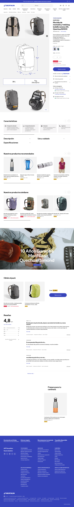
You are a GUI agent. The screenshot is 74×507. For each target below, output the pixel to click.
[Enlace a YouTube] (10, 454)
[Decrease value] (54, 57)
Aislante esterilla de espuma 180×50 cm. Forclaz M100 (43, 175)
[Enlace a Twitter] (7, 454)
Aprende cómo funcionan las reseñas (10, 340)
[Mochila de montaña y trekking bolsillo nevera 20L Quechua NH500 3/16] (24, 62)
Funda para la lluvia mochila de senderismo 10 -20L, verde (32, 304)
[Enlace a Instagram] (12, 454)
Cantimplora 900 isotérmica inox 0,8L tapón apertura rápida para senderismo (54, 418)
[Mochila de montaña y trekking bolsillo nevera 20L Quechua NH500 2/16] (12, 26)
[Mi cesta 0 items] (69, 5)
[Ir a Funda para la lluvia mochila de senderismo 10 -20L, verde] (35, 291)
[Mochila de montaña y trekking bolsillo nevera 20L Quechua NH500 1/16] (37, 26)
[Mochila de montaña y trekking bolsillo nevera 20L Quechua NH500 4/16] (12, 99)
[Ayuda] (63, 5)
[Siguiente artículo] (69, 120)
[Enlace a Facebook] (5, 454)
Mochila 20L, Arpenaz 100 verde (61, 213)
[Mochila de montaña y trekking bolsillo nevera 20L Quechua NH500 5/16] (37, 99)
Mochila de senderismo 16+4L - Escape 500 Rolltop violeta (11, 214)
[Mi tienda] (60, 5)
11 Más (46, 109)
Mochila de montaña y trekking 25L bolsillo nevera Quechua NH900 (45, 214)
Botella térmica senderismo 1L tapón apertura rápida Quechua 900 (11, 175)
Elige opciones (58, 295)
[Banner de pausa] (67, 1)
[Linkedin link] (15, 454)
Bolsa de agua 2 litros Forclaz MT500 (27, 175)
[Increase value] (60, 57)
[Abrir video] (47, 36)
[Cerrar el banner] (69, 1)
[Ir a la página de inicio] (9, 5)
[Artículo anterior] (65, 120)
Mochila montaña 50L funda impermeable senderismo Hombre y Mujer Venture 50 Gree (28, 214)
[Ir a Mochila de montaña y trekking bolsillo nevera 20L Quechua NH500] (13, 291)
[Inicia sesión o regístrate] (66, 5)
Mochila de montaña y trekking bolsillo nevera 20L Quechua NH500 (13, 304)
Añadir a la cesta (62, 69)
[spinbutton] (57, 57)
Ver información (37, 264)
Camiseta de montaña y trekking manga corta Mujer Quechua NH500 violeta (61, 175)
